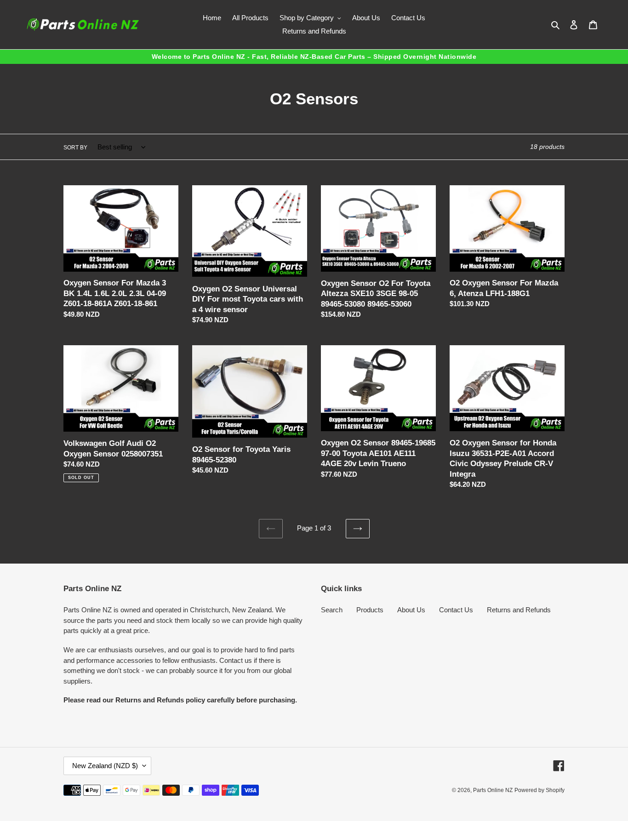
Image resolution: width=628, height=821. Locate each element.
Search (332, 610)
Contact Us (456, 610)
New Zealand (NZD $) (105, 766)
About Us (411, 610)
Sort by (75, 147)
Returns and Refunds (519, 610)
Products (369, 610)
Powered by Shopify (539, 790)
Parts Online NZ (493, 790)
